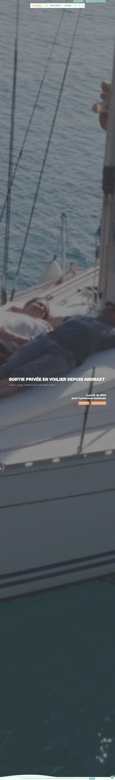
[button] (46, 5)
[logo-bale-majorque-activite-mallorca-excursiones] (37, 5)
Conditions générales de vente (82, 778)
